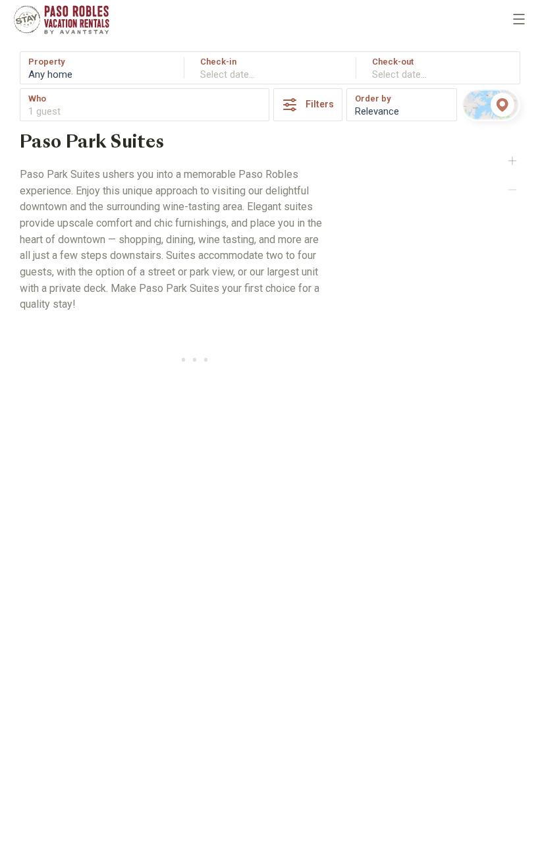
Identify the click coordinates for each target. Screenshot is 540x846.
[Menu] (519, 20)
